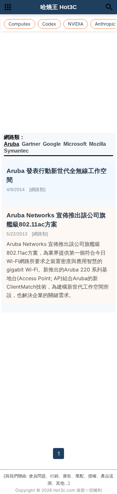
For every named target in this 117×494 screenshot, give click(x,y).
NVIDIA (75, 24)
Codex (49, 24)
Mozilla (97, 144)
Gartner (31, 144)
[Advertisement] (58, 71)
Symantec (16, 151)
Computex (19, 24)
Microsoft (74, 144)
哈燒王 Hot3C (58, 7)
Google (52, 144)
